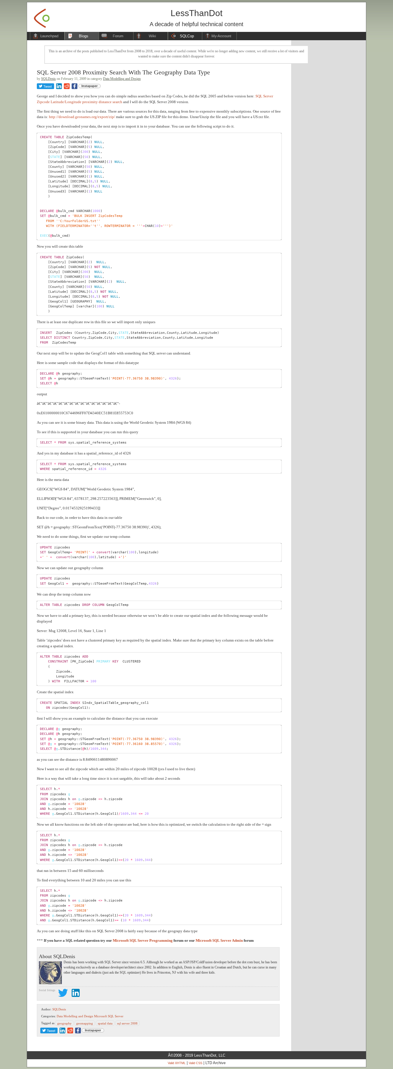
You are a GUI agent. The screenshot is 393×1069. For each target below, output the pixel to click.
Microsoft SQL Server (108, 1016)
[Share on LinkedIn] (59, 86)
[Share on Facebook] (74, 86)
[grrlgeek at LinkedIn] (76, 994)
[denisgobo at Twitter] (63, 994)
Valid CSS (195, 1063)
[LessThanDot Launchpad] (42, 16)
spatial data (105, 1023)
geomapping (84, 1023)
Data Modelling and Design (122, 79)
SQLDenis (48, 79)
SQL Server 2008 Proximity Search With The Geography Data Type (123, 72)
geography (64, 1023)
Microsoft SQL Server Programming (143, 940)
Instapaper (89, 86)
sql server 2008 (127, 1023)
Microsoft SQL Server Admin (219, 940)
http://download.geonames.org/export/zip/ (82, 117)
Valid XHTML (177, 1063)
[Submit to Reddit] (67, 86)
